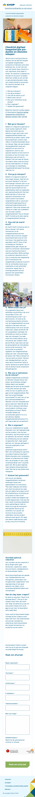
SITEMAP (8, 783)
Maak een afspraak (17, 764)
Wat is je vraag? (10, 714)
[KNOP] (9, 5)
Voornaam (9, 673)
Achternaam (10, 683)
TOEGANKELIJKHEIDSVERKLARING (16, 786)
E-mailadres (10, 693)
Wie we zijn (23, 8)
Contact (29, 8)
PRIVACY (8, 789)
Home (7, 8)
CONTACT (8, 779)
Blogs (17, 8)
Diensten (12, 8)
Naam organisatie (11, 663)
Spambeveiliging (11, 738)
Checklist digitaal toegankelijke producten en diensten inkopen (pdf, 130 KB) (16, 114)
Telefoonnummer (11, 704)
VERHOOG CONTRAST (26, 5)
